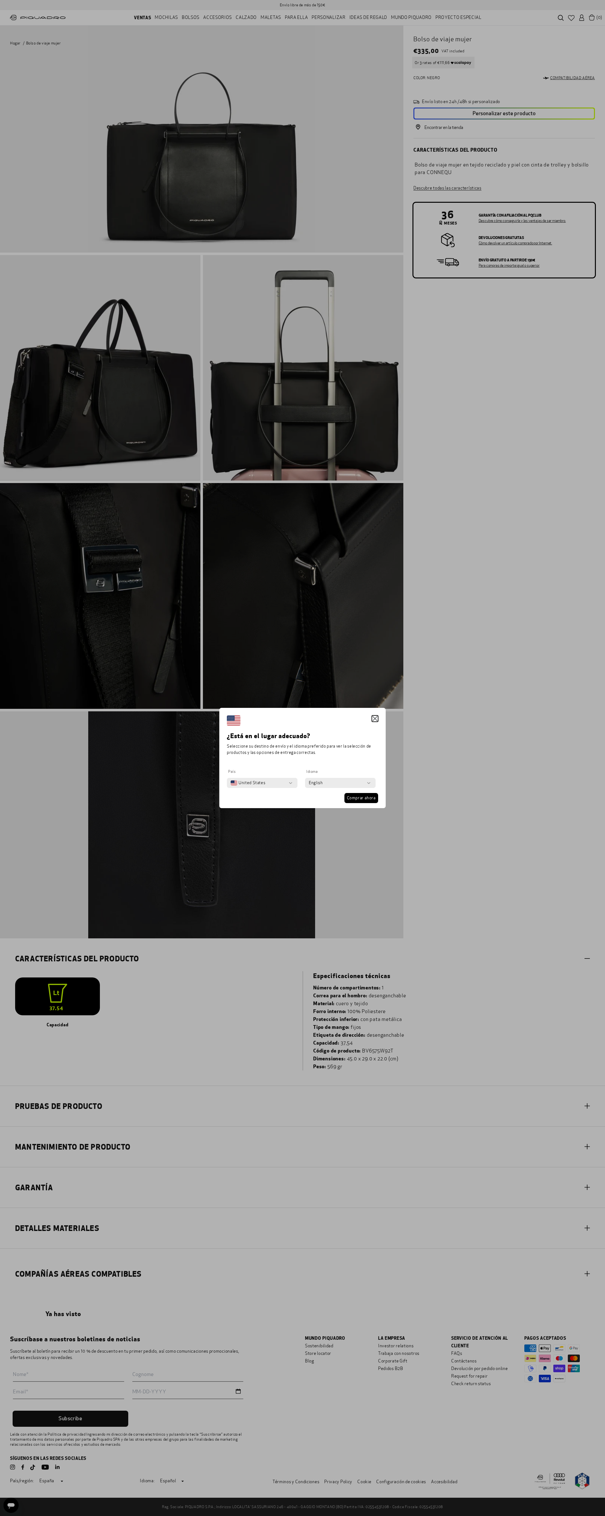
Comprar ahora (361, 798)
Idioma (312, 771)
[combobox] (248, 783)
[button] (375, 718)
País (232, 771)
